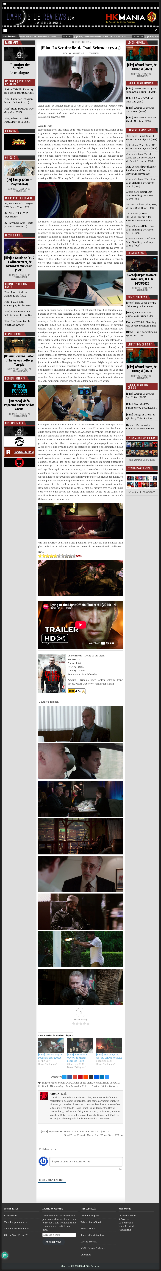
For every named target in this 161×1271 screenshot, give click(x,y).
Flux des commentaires (17, 1228)
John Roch (12, 189)
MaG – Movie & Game (92, 1248)
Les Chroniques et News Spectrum (18, 82)
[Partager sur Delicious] (107, 1077)
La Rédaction (126, 1222)
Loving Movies (88, 1241)
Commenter (94, 53)
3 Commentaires (20, 416)
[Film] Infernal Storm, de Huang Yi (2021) (142, 67)
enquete (97, 1082)
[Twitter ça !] (64, 1077)
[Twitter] (143, 30)
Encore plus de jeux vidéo (19, 198)
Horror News (87, 1228)
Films (83, 42)
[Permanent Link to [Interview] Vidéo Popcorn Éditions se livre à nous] (19, 389)
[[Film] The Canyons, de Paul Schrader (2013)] (109, 1045)
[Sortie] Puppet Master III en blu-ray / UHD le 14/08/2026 (142, 279)
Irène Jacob (109, 1082)
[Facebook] (148, 30)
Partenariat (125, 1229)
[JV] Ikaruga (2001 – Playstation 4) (19, 182)
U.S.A (88, 42)
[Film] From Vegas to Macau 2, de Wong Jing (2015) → (93, 1135)
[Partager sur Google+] (75, 1077)
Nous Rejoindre (127, 1226)
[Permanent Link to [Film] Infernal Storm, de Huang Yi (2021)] (142, 53)
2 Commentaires (20, 277)
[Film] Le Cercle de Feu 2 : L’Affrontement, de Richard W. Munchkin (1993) (19, 264)
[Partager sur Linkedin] (102, 1077)
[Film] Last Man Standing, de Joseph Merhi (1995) (140, 183)
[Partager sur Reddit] (85, 1077)
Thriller (96, 1086)
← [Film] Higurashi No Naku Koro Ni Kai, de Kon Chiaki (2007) (73, 1131)
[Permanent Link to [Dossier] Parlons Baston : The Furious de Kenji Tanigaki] (19, 345)
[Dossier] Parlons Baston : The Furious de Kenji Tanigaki (19, 360)
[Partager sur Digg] (96, 1077)
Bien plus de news (137, 297)
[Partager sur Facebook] (69, 1077)
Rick (65, 53)
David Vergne (13, 369)
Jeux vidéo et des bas (92, 1235)
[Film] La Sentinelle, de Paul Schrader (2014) (81, 48)
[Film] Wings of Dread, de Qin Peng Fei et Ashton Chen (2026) (140, 416)
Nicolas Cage (57, 1086)
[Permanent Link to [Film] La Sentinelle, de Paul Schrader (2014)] (80, 79)
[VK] (152, 30)
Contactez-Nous (127, 1215)
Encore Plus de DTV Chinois (138, 386)
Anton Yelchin (58, 1082)
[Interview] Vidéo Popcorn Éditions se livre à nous (19, 405)
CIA (69, 1082)
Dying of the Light (82, 1082)
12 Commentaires (20, 371)
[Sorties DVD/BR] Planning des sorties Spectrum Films (139, 217)
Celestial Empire (89, 1215)
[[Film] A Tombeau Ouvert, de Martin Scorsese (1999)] (80, 1045)
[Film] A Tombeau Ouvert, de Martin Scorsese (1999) (77, 1057)
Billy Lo (130, 167)
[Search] (156, 30)
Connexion (10, 1215)
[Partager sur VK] (91, 1077)
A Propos (124, 1219)
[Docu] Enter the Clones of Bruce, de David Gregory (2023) (140, 158)
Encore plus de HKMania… (141, 83)
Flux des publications (15, 1222)
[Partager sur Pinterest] (80, 1077)
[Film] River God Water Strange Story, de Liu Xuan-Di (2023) (141, 406)
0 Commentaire (20, 191)
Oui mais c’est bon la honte (16, 285)
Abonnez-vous (53, 1242)
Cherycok (13, 275)
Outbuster (85, 1254)
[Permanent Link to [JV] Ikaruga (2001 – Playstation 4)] (19, 168)
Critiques (76, 42)
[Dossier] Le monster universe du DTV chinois (140, 427)
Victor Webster (110, 1086)
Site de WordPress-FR (16, 1235)
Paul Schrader (73, 1086)
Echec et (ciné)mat (90, 1222)
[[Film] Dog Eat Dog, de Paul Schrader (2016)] (51, 1045)
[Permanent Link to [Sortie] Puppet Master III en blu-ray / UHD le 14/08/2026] (142, 264)
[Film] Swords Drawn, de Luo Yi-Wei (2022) (140, 396)
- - (19, 72)
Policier (86, 1086)
